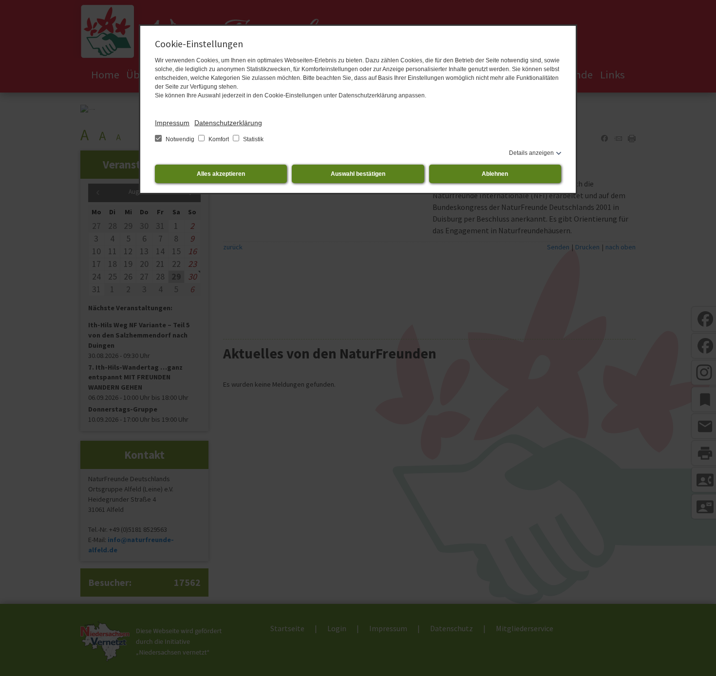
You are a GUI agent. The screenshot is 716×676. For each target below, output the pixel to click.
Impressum (172, 123)
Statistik (253, 139)
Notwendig (180, 139)
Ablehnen (495, 173)
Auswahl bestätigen (358, 173)
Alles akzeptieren (221, 173)
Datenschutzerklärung (228, 123)
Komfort (218, 139)
